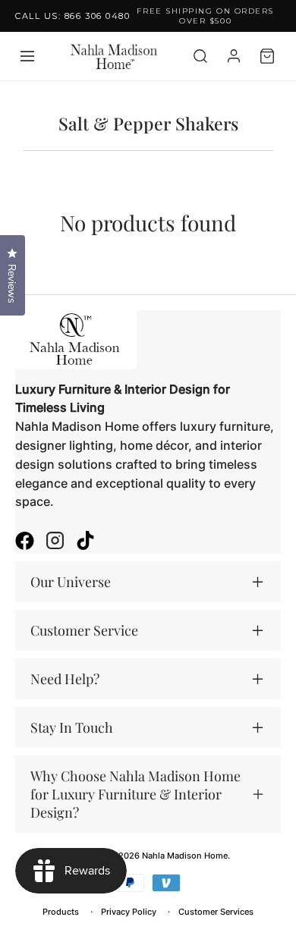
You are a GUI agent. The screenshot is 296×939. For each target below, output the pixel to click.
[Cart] (267, 56)
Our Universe (70, 582)
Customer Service (84, 630)
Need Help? (64, 679)
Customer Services (215, 911)
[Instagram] (55, 542)
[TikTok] (85, 542)
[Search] (200, 56)
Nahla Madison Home (185, 855)
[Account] (233, 56)
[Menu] (27, 56)
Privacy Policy (128, 911)
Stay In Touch (71, 727)
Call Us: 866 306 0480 (72, 16)
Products (61, 911)
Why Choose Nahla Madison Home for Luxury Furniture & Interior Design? (135, 794)
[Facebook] (24, 542)
